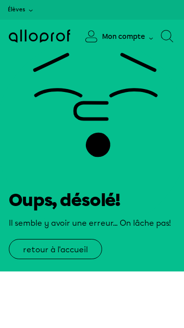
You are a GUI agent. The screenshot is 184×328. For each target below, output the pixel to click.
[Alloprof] (39, 36)
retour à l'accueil (55, 249)
